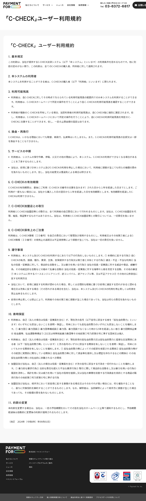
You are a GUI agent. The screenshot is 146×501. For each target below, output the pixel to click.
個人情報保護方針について (57, 497)
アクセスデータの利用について (108, 497)
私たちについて (32, 5)
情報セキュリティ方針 (34, 497)
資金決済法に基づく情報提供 (82, 497)
